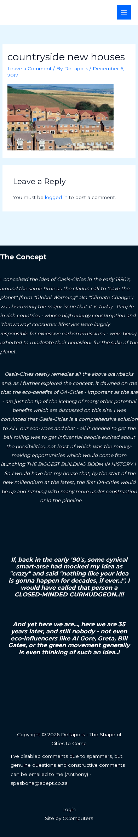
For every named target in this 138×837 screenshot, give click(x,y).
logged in (56, 197)
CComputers (78, 818)
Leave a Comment (29, 68)
